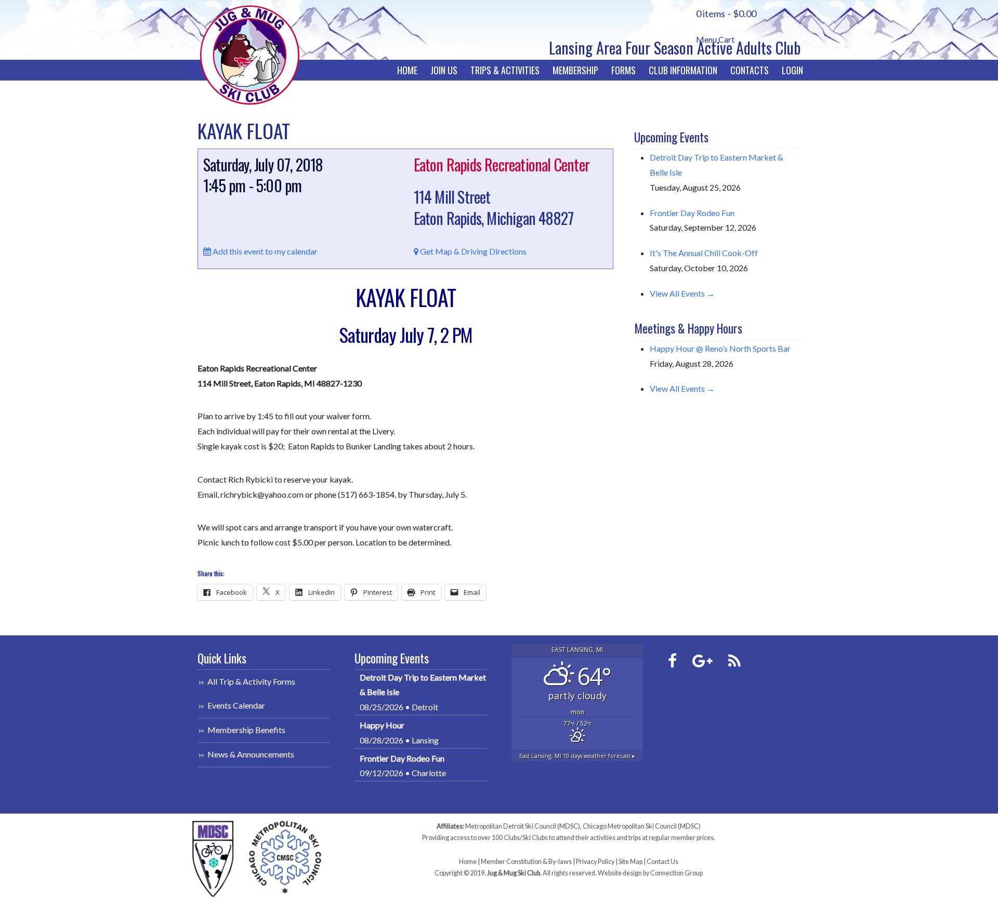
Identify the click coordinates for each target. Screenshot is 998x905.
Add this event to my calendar (264, 251)
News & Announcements (250, 754)
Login (792, 70)
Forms (623, 70)
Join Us (443, 70)
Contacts (749, 70)
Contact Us (662, 862)
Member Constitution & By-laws (526, 862)
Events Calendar (236, 705)
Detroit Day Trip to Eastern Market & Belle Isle (423, 684)
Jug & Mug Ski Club (249, 55)
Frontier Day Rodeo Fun (692, 213)
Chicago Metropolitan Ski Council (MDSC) (642, 826)
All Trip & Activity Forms (251, 681)
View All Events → (682, 293)
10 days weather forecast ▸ (577, 756)
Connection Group (676, 873)
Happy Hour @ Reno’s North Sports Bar (720, 348)
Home (407, 70)
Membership (575, 70)
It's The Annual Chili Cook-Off (704, 253)
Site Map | (633, 862)
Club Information (683, 70)
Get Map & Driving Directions (472, 251)
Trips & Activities (505, 70)
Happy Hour (382, 725)
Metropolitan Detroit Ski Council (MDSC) (522, 826)
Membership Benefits (246, 730)
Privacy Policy (595, 862)
